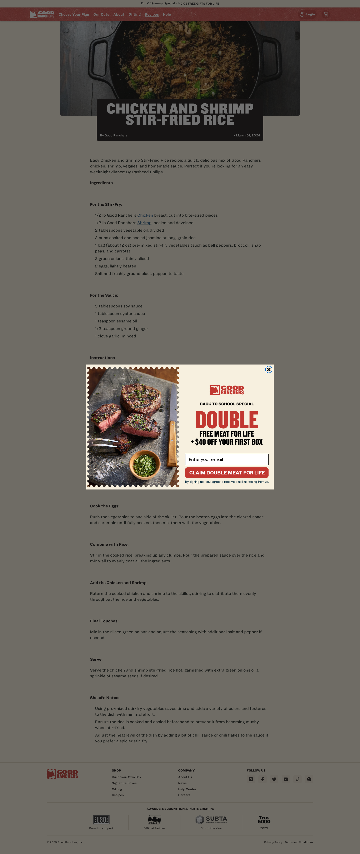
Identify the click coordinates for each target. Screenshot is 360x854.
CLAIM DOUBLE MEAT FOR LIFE (227, 472)
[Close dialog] (268, 369)
